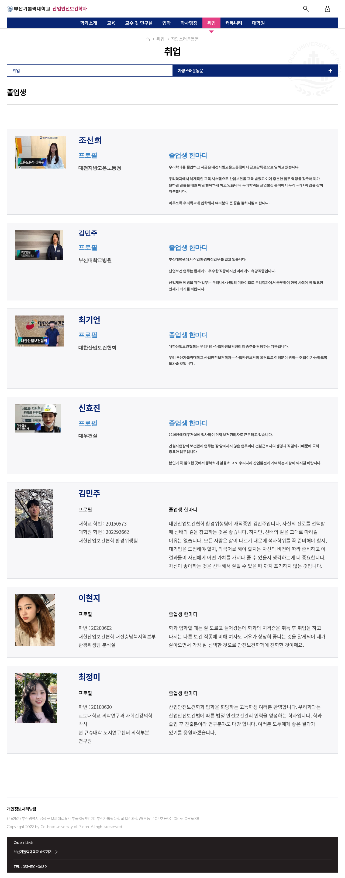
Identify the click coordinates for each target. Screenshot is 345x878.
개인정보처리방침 (21, 809)
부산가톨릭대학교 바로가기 (32, 852)
